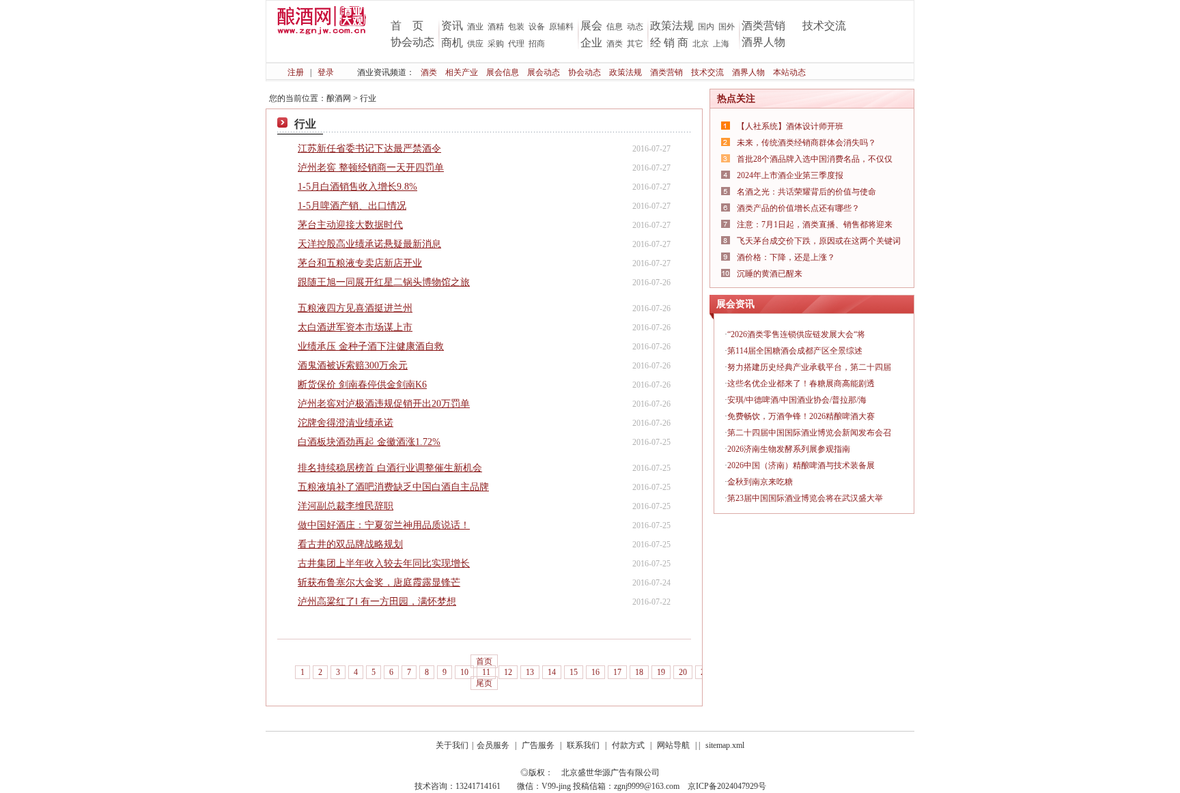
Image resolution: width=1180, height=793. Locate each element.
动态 (635, 26)
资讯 (452, 25)
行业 (368, 98)
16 (595, 672)
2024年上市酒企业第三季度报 (790, 175)
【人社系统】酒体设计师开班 (790, 126)
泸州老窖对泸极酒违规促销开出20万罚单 (384, 404)
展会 (591, 25)
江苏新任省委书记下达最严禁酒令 (369, 148)
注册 (295, 72)
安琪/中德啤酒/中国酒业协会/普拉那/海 (797, 400)
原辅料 (561, 26)
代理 (516, 43)
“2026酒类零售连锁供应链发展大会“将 (796, 334)
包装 (516, 26)
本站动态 (789, 72)
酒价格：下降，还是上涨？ (786, 257)
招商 (537, 43)
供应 (475, 43)
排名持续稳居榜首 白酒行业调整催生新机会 (390, 468)
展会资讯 (735, 304)
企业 (591, 42)
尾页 (484, 683)
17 (617, 672)
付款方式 (628, 745)
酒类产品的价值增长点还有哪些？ (798, 208)
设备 (537, 26)
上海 (721, 43)
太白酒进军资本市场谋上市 (355, 327)
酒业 (475, 26)
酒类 (614, 43)
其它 (635, 43)
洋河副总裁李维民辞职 (345, 506)
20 (683, 672)
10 (464, 672)
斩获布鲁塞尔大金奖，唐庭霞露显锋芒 (379, 582)
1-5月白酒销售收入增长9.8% (357, 187)
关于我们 (452, 745)
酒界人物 (763, 42)
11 (486, 672)
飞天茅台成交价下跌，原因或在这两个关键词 (819, 241)
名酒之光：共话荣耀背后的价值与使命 (806, 192)
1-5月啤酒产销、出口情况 (352, 206)
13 (530, 672)
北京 (700, 43)
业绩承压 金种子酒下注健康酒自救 (371, 346)
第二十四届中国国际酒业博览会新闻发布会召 (809, 432)
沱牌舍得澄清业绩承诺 (345, 423)
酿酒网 (338, 98)
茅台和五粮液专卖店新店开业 (360, 263)
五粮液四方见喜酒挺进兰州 (355, 308)
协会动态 (412, 42)
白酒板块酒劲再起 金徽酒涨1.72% (369, 442)
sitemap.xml (724, 745)
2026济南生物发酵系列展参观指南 (788, 449)
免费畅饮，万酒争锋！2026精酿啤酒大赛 (801, 416)
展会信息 (502, 72)
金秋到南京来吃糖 (760, 482)
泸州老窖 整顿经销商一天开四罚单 (371, 167)
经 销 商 (669, 42)
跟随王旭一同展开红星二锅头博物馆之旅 (384, 282)
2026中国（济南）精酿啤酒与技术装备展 (801, 465)
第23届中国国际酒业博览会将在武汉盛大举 (805, 498)
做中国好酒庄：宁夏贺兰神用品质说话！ (384, 525)
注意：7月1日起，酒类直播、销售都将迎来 (815, 224)
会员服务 (493, 745)
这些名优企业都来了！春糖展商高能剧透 (801, 383)
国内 (706, 26)
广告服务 (538, 745)
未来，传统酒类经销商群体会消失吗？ (806, 142)
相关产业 (461, 72)
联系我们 (583, 745)
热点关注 (736, 98)
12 (508, 672)
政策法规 (672, 25)
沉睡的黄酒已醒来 (769, 273)
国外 (726, 26)
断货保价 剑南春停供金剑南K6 (362, 384)
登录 (326, 72)
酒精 (496, 26)
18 (639, 672)
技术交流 (824, 25)
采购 (496, 43)
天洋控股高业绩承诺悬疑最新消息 (369, 244)
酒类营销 (763, 25)
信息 (614, 26)
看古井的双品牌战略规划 (350, 544)
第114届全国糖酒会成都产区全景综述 (794, 351)
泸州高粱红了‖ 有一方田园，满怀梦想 (377, 601)
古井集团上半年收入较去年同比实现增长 (384, 563)
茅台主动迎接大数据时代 (350, 225)
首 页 (407, 25)
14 (552, 672)
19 (661, 672)
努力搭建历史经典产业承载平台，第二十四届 (809, 367)
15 (574, 672)
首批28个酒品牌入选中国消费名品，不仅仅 (815, 159)
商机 (452, 42)
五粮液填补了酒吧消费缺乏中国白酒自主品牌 (393, 487)
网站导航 (673, 745)
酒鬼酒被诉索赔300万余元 (353, 365)
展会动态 (543, 72)
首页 (484, 661)
